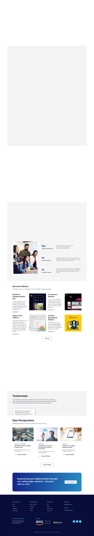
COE (65, 2)
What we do (47, 2)
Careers (13, 506)
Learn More (15, 311)
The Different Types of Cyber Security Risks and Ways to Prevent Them (45, 447)
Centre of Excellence (33, 504)
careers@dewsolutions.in (68, 510)
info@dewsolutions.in (68, 504)
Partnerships (14, 508)
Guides (48, 506)
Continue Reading (21, 454)
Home (33, 2)
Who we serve (57, 2)
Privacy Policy (49, 510)
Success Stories (15, 510)
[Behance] (80, 521)
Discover (39, 2)
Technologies (32, 506)
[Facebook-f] (74, 521)
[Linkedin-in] (77, 521)
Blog (48, 504)
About (13, 504)
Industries (31, 508)
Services (31, 510)
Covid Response (50, 508)
